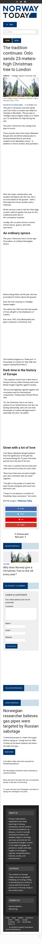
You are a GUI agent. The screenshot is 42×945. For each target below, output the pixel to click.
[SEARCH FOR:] (21, 32)
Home (8, 918)
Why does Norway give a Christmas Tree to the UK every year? (18, 571)
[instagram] (25, 2)
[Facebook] (17, 2)
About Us (11, 924)
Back (11, 24)
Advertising (27, 922)
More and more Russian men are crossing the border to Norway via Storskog (21, 781)
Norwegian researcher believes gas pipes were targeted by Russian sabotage (21, 721)
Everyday (11, 922)
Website (8, 637)
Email (7, 630)
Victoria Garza (17, 105)
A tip (18, 922)
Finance (20, 918)
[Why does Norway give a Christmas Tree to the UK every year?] (21, 561)
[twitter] (21, 2)
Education (29, 918)
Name (7, 623)
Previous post (23, 534)
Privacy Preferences (13, 929)
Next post (19, 537)
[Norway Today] (21, 12)
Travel (17, 920)
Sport (10, 920)
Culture (6, 564)
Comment (9, 606)
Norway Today (25, 501)
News (14, 918)
